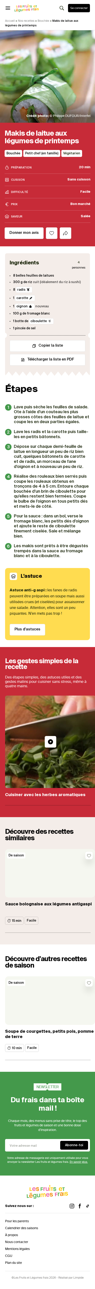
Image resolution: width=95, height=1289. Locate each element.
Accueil (10, 20)
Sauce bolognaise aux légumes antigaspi (48, 904)
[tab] (65, 233)
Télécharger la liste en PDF (50, 359)
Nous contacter (16, 1242)
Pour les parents (17, 1221)
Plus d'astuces (27, 629)
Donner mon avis (24, 233)
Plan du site (13, 1263)
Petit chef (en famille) (41, 153)
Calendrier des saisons (21, 1228)
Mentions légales (17, 1249)
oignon (22, 306)
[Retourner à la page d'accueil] (26, 8)
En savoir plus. (79, 1162)
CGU (8, 1256)
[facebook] (79, 1206)
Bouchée (43, 20)
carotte (22, 298)
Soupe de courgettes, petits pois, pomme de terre (49, 1034)
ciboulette (38, 321)
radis (21, 289)
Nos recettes (26, 20)
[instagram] (72, 1206)
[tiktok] (87, 1206)
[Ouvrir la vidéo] (50, 742)
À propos (11, 1235)
